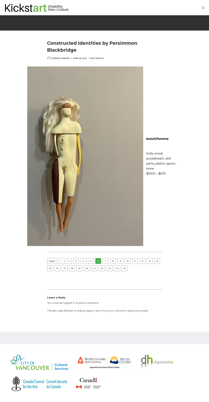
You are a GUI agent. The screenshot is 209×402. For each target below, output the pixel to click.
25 (124, 268)
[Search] (203, 8)
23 (109, 268)
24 (117, 268)
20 (87, 268)
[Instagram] (198, 8)
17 (65, 268)
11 (135, 261)
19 (79, 268)
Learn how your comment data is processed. (121, 310)
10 (128, 261)
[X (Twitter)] (193, 8)
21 (94, 268)
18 (72, 268)
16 (57, 268)
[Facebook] (189, 8)
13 (150, 261)
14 (157, 261)
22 (102, 268)
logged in (69, 302)
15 (50, 268)
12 (142, 261)
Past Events (97, 58)
